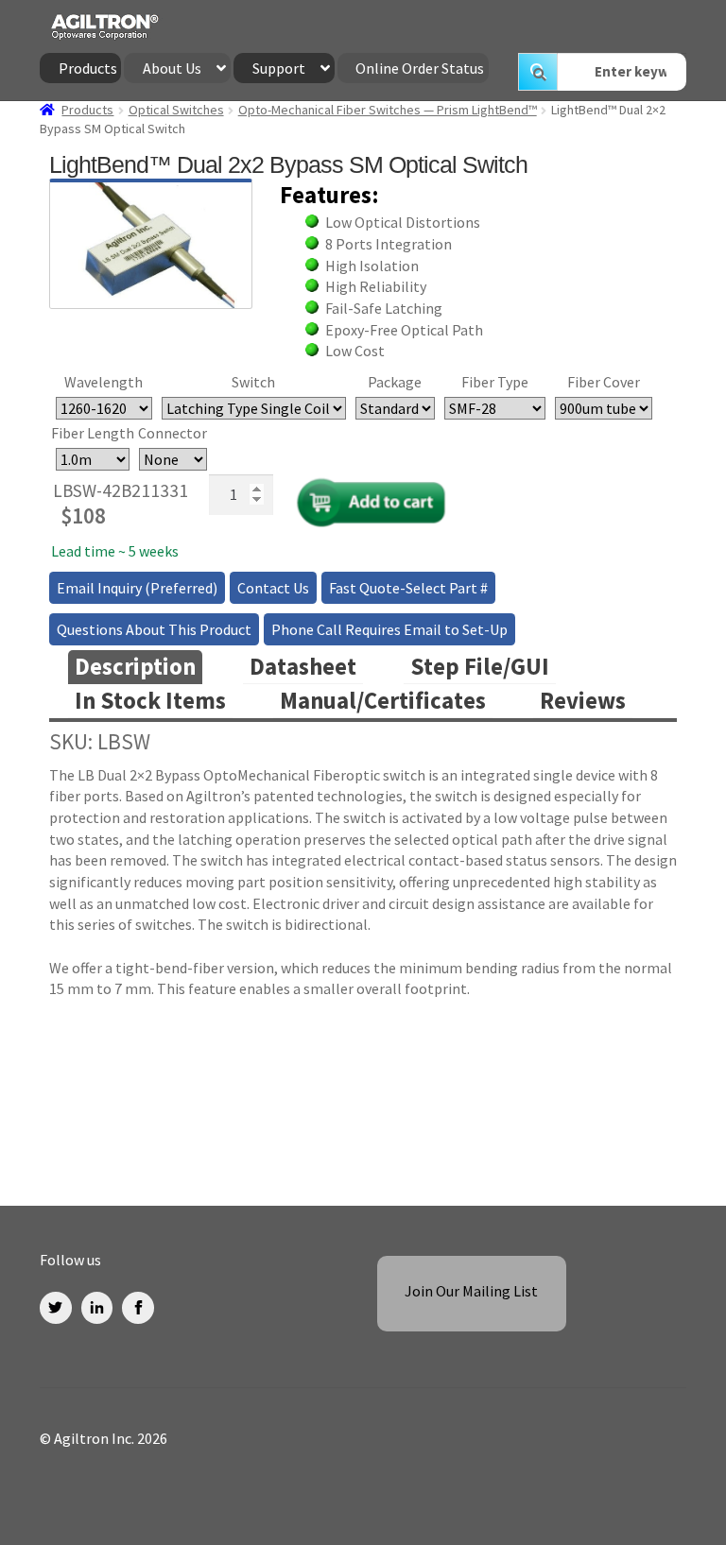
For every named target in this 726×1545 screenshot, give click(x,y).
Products (87, 68)
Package (395, 381)
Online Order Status (419, 68)
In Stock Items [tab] (150, 700)
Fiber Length (92, 432)
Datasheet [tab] (303, 666)
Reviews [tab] (583, 700)
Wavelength (103, 381)
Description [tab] (135, 666)
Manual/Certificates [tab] (383, 700)
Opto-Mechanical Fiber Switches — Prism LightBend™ (387, 109)
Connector (172, 432)
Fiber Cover (603, 381)
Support (278, 68)
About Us (172, 68)
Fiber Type (494, 381)
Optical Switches (176, 109)
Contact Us (273, 587)
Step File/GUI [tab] (479, 666)
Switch (253, 381)
